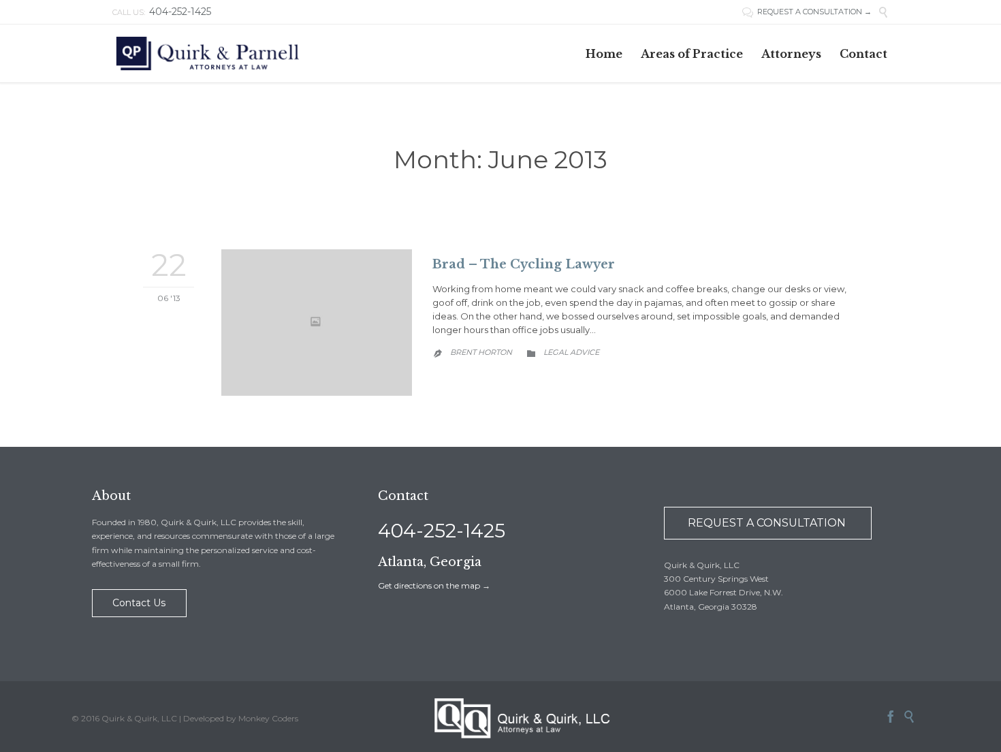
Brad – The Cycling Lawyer (523, 264)
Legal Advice (571, 352)
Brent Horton (481, 352)
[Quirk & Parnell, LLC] (208, 53)
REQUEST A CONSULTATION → (814, 11)
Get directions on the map (429, 585)
